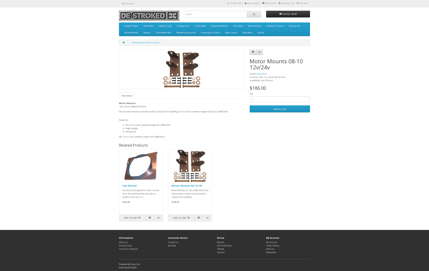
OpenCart (135, 264)
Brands (220, 242)
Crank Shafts (200, 25)
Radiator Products (275, 25)
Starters (147, 32)
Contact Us (173, 242)
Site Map (172, 245)
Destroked (262, 73)
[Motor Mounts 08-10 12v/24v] (182, 69)
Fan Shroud (129, 185)
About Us (123, 242)
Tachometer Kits (163, 32)
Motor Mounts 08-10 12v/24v (145, 42)
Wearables (247, 32)
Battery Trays (165, 25)
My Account (271, 242)
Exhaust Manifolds (219, 25)
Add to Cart (280, 109)
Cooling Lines (183, 25)
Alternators (148, 25)
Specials (221, 252)
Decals (261, 32)
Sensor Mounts (131, 32)
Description (127, 95)
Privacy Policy (125, 245)
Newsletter (271, 252)
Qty (251, 93)
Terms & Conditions (128, 249)
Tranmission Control (210, 32)
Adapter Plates (131, 25)
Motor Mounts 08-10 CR (187, 185)
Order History (272, 245)
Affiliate (220, 249)
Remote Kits (294, 25)
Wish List (270, 249)
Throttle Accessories (186, 32)
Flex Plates (238, 25)
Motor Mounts (255, 25)
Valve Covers (231, 32)
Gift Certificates (224, 245)
